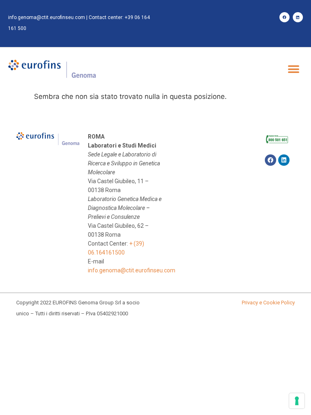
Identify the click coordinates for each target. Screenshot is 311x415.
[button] (294, 69)
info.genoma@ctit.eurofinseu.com (46, 17)
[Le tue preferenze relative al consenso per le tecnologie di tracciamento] (297, 401)
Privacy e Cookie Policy (268, 302)
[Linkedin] (298, 17)
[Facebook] (284, 17)
